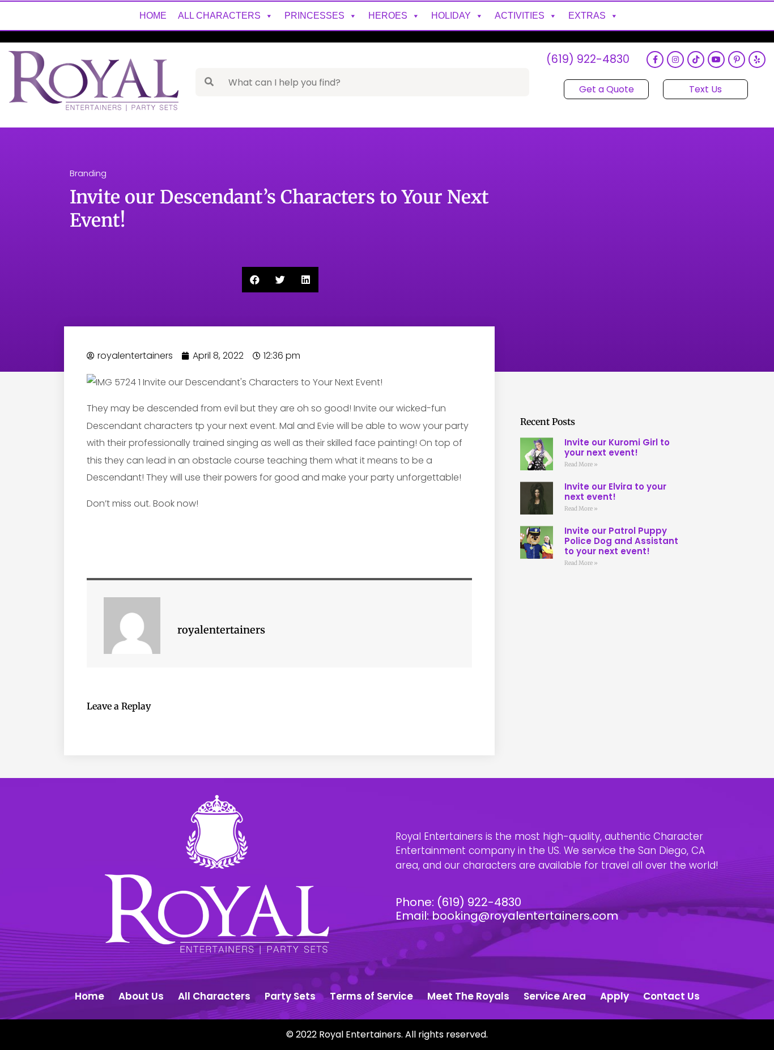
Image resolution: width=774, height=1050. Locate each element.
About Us (141, 996)
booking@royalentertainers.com (525, 916)
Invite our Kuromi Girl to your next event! (617, 447)
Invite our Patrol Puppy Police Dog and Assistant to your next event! (621, 541)
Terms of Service (371, 996)
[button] (254, 279)
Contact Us (671, 996)
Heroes (387, 15)
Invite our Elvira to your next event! (615, 492)
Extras (587, 15)
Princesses (314, 15)
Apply (614, 996)
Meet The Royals (468, 996)
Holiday (451, 15)
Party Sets (290, 996)
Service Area (555, 996)
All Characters (219, 15)
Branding (88, 173)
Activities (520, 15)
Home (153, 15)
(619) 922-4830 (588, 59)
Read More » (581, 464)
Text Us (705, 89)
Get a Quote (606, 89)
